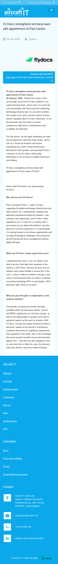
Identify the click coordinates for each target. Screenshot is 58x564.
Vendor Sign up (10, 421)
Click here (10, 77)
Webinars (7, 373)
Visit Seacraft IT (10, 2)
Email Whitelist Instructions (15, 474)
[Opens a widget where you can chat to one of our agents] (46, 558)
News (5, 413)
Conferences (8, 397)
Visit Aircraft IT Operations (40, 2)
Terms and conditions (12, 458)
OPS (5, 429)
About (5, 450)
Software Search (10, 389)
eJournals (7, 381)
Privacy (6, 466)
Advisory (7, 405)
